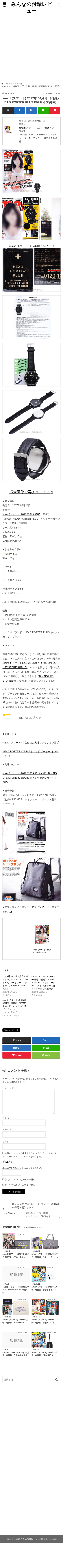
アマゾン (36, 907)
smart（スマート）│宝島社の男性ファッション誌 (29, 742)
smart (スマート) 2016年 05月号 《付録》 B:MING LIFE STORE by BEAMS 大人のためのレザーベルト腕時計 (30, 778)
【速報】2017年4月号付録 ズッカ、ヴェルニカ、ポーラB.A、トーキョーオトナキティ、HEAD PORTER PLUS (15, 982)
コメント (8, 1088)
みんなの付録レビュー (31, 7)
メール (7, 1129)
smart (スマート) (12, 1030)
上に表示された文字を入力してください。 (22, 1168)
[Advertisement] (31, 47)
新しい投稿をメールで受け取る (20, 1185)
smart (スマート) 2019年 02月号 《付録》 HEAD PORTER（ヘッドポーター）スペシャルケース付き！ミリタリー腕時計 (43, 982)
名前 (5, 1118)
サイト (5, 1141)
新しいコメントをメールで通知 (20, 1179)
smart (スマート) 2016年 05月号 (22, 662)
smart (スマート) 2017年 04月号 (35, 128)
